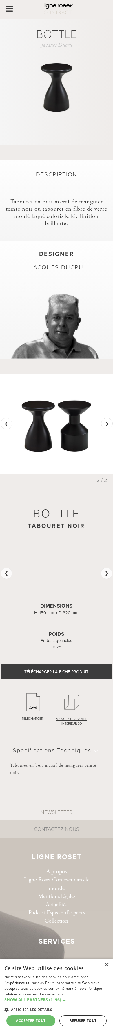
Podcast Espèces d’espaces (56, 912)
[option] (56, 424)
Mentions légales (56, 896)
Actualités (56, 904)
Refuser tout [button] (83, 1020)
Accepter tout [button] (30, 1020)
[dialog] (56, 995)
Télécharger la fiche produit (56, 671)
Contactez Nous (56, 829)
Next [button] (107, 423)
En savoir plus (51, 994)
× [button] (106, 965)
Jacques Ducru (56, 45)
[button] (56, 1000)
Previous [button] (6, 423)
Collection (56, 921)
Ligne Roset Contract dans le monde (56, 884)
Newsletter (56, 812)
